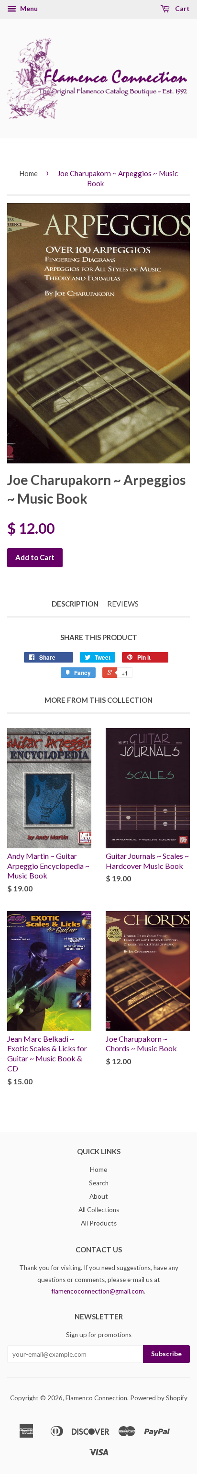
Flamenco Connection (96, 1398)
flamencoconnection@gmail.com (98, 1291)
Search (99, 1183)
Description (75, 603)
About (98, 1196)
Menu (28, 8)
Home (28, 173)
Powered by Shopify (158, 1398)
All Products (99, 1223)
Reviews (123, 603)
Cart (182, 8)
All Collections (98, 1210)
